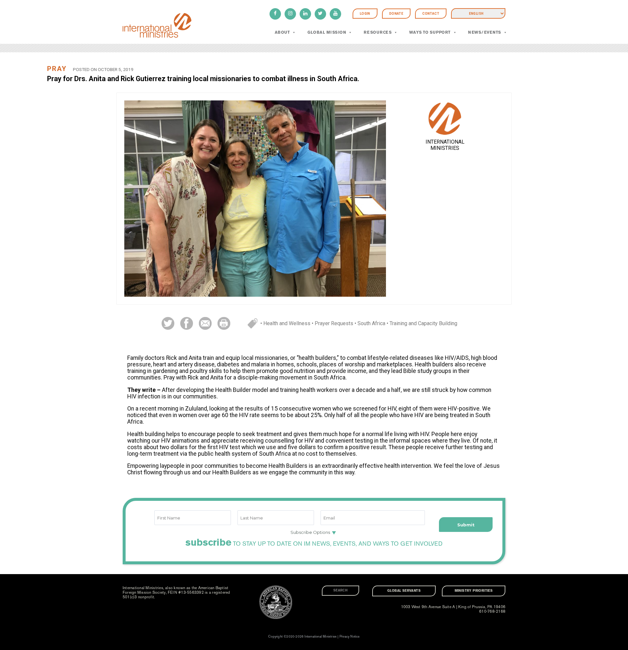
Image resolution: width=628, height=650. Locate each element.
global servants (404, 591)
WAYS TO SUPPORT (430, 32)
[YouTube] (335, 14)
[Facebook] (275, 14)
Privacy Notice (350, 637)
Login (365, 13)
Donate (396, 13)
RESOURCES (378, 32)
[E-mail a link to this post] (205, 323)
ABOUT (282, 32)
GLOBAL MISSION (326, 32)
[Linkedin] (305, 14)
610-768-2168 (492, 611)
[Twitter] (320, 14)
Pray (57, 69)
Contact (430, 13)
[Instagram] (290, 14)
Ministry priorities (474, 591)
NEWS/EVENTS (484, 32)
